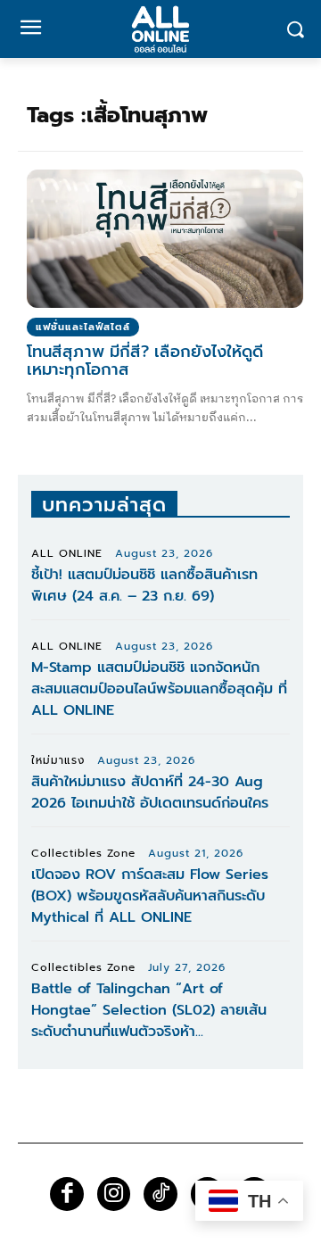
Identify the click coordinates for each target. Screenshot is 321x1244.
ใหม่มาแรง (58, 760)
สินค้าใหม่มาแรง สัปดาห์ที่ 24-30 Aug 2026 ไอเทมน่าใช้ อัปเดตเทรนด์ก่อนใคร (149, 792)
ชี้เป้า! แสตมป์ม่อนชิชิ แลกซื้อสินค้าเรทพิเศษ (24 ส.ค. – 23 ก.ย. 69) (144, 585)
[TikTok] (160, 1194)
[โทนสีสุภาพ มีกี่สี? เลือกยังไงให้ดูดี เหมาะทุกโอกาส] (165, 239)
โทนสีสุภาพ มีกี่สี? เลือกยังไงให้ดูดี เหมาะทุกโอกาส (145, 360)
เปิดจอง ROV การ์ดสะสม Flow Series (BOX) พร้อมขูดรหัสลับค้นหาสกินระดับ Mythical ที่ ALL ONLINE (149, 896)
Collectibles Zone (83, 853)
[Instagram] (114, 1194)
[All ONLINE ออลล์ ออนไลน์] (160, 29)
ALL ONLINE (67, 553)
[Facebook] (67, 1194)
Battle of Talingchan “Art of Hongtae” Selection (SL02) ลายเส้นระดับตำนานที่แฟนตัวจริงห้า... (149, 1010)
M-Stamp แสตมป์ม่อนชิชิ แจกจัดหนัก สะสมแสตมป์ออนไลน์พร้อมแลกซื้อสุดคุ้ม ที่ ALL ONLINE (159, 689)
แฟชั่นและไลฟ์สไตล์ (83, 327)
